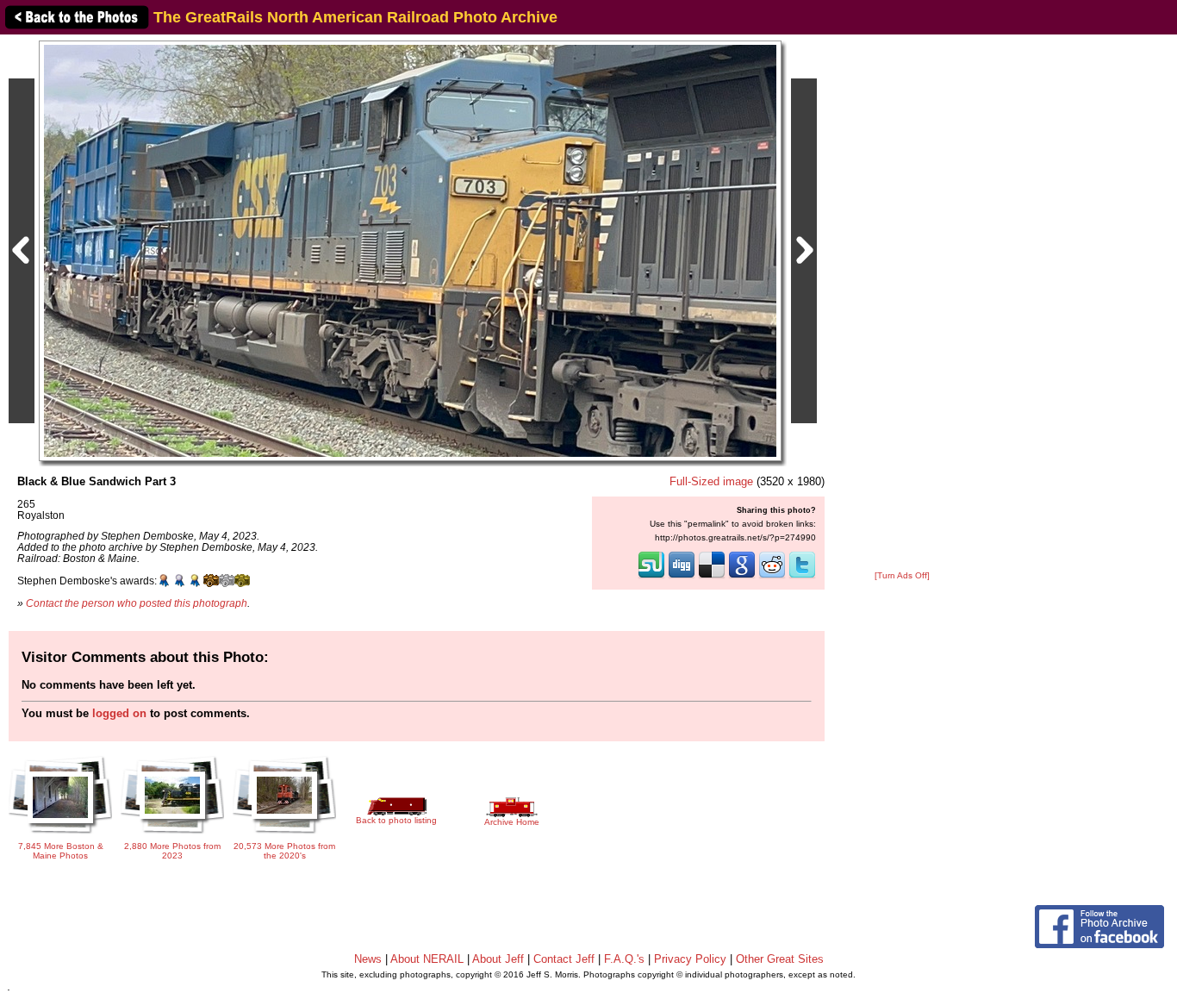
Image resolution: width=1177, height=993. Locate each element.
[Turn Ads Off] (902, 575)
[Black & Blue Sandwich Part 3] (410, 250)
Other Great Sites (780, 958)
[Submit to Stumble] (651, 576)
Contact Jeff (564, 958)
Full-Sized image (711, 481)
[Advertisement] (902, 303)
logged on (119, 713)
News (368, 958)
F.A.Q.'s (624, 958)
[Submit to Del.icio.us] (712, 576)
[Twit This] (802, 576)
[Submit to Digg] (681, 576)
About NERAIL (427, 958)
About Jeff (498, 958)
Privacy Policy (690, 958)
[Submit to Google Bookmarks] (742, 576)
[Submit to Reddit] (772, 576)
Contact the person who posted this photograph (136, 603)
